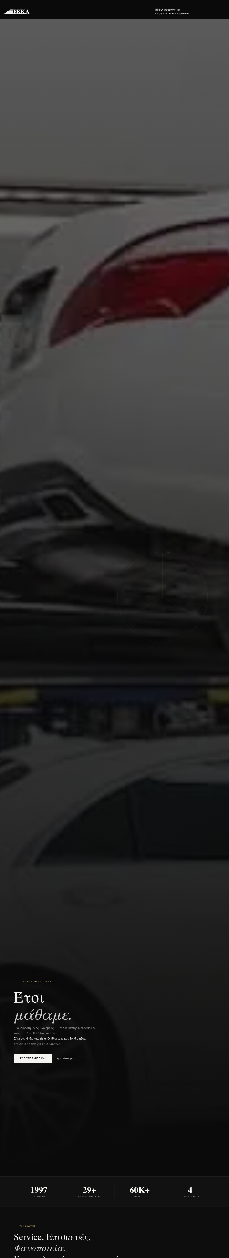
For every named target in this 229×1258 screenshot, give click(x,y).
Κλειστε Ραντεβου (33, 1058)
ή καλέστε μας (66, 1058)
